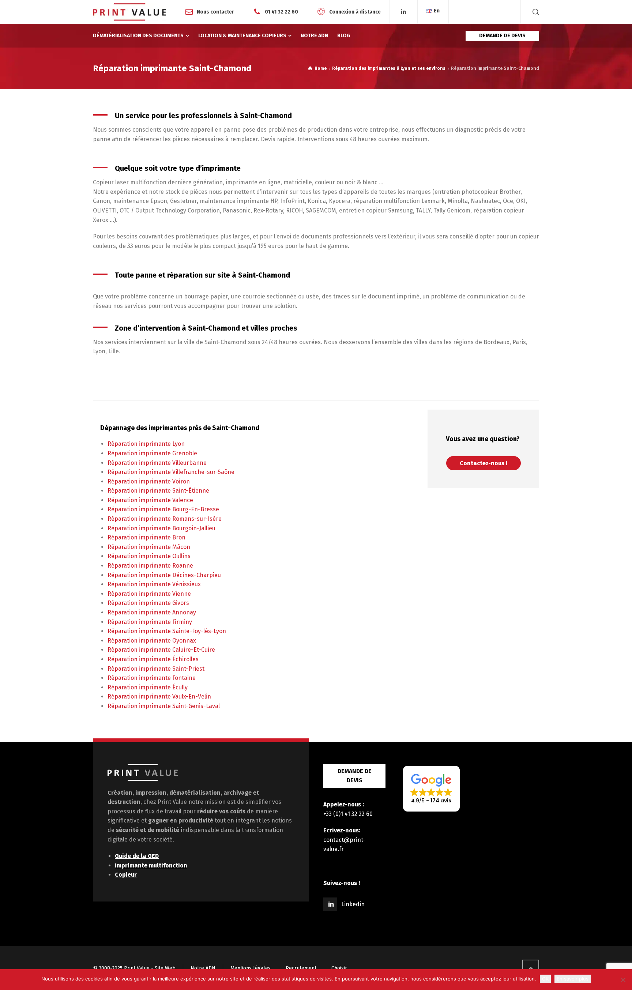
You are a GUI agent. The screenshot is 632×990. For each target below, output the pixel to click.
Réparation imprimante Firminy (150, 621)
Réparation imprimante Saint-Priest (156, 668)
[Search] (534, 12)
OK (545, 979)
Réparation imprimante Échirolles (153, 659)
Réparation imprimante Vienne (149, 593)
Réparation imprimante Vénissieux (154, 584)
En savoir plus (572, 979)
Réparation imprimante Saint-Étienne (158, 490)
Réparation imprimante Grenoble (152, 453)
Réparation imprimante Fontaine (152, 677)
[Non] (623, 979)
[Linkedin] (403, 12)
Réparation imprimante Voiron (149, 481)
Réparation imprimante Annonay (152, 612)
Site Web (165, 968)
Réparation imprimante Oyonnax (152, 640)
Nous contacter (215, 11)
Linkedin (353, 904)
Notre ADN (203, 968)
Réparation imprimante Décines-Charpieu (164, 575)
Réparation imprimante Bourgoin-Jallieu (161, 528)
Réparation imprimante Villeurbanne (157, 462)
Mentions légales (250, 968)
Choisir (339, 968)
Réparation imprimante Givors (148, 602)
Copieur (126, 874)
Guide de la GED (137, 855)
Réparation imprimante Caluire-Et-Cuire (161, 649)
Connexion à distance (355, 11)
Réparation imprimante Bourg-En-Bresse (163, 509)
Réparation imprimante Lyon (146, 443)
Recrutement (301, 968)
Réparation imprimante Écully (148, 687)
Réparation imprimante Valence (150, 500)
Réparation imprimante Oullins (149, 556)
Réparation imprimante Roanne (150, 565)
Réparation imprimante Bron (146, 537)
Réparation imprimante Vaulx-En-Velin (159, 696)
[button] (431, 789)
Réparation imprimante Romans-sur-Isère (165, 518)
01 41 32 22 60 (281, 11)
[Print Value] (129, 12)
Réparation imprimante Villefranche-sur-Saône (171, 471)
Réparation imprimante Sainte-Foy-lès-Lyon (167, 631)
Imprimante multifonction (151, 865)
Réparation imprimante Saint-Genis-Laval (164, 706)
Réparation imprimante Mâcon (149, 546)
